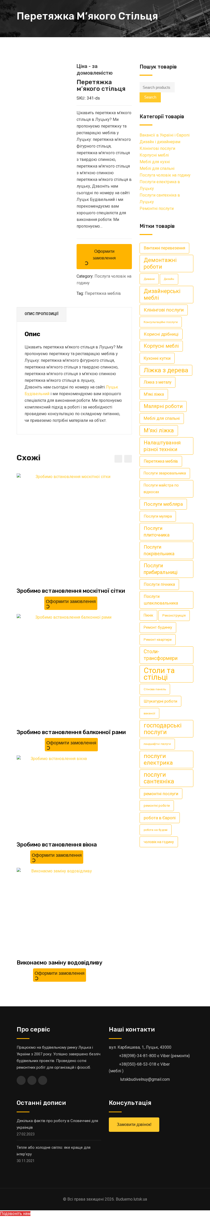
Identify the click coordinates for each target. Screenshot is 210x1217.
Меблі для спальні (157, 168)
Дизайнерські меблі (162, 294)
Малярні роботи (163, 406)
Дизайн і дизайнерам (160, 141)
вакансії (149, 713)
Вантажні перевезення (164, 248)
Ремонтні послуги (157, 208)
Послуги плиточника (157, 531)
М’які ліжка (159, 430)
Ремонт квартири (158, 639)
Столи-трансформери (160, 655)
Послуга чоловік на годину (165, 175)
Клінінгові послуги (157, 148)
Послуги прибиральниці (160, 569)
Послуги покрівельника (159, 550)
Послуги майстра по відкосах (161, 488)
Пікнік (148, 615)
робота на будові (155, 830)
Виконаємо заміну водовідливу (59, 962)
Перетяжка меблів (103, 293)
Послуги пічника (159, 584)
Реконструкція (174, 615)
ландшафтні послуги (157, 744)
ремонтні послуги (161, 793)
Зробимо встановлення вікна (57, 844)
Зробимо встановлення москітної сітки (71, 590)
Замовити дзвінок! (134, 1124)
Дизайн (169, 279)
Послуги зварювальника (165, 473)
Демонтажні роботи (160, 263)
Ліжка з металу (157, 382)
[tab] (41, 314)
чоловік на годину (159, 842)
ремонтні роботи (157, 805)
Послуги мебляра (163, 504)
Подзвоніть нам (15, 1213)
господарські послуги (163, 729)
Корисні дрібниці (161, 334)
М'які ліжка (154, 394)
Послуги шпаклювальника (161, 600)
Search (150, 97)
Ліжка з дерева (166, 370)
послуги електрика (158, 759)
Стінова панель (155, 689)
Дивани (149, 279)
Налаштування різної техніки (162, 446)
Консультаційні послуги (161, 322)
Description (41, 314)
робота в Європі (160, 817)
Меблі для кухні (155, 161)
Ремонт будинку (158, 627)
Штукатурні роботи (160, 701)
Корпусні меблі (154, 155)
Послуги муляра (158, 516)
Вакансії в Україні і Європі (165, 135)
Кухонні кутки (157, 358)
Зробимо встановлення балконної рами (71, 732)
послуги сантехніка (159, 778)
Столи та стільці (159, 673)
